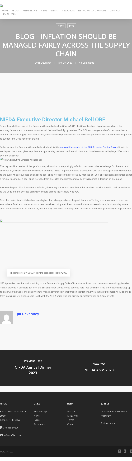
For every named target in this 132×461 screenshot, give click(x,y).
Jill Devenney (44, 62)
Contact (71, 424)
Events (37, 419)
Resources (39, 424)
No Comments (86, 62)
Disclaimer (72, 415)
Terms (70, 419)
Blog (71, 25)
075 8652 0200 (11, 427)
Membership (40, 411)
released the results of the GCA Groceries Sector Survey (89, 147)
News (61, 25)
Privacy (71, 411)
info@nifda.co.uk (12, 435)
